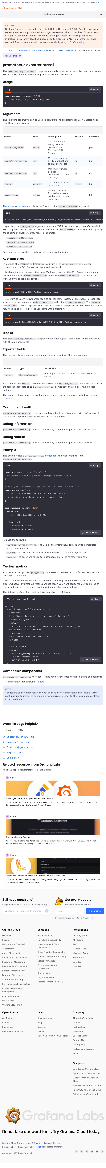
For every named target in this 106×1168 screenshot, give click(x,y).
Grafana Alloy (77, 42)
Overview (6, 935)
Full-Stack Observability (49, 940)
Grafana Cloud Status (13, 1005)
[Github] (91, 1151)
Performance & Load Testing (16, 984)
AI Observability (45, 935)
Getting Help (79, 1044)
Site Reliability (45, 973)
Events (41, 1031)
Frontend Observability (13, 975)
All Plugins (78, 940)
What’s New (8, 1000)
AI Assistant (8, 949)
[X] (81, 1151)
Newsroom (78, 1031)
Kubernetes (78, 957)
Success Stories (80, 1036)
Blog (40, 1022)
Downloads (7, 1027)
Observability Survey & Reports (53, 1036)
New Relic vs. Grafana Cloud (87, 1085)
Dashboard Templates (13, 1031)
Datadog (77, 962)
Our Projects (8, 1018)
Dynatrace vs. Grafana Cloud (87, 1073)
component (41, 455)
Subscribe (95, 911)
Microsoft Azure (80, 953)
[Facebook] (76, 1151)
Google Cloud (79, 949)
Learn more (92, 2)
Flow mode (37, 50)
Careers (76, 1022)
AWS (75, 944)
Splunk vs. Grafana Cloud (85, 1094)
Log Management (46, 977)
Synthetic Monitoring (12, 979)
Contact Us (78, 1040)
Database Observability (13, 971)
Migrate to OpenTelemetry (50, 982)
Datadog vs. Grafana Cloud (86, 1069)
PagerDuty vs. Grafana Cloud (87, 1090)
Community (43, 1027)
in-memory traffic (56, 395)
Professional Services (83, 1049)
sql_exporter (65, 71)
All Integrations (80, 935)
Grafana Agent (24, 50)
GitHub (5, 1022)
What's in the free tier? (13, 944)
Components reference (66, 50)
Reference (50, 50)
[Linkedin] (86, 1151)
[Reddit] (102, 1151)
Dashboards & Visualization (15, 966)
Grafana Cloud (74, 1131)
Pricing (5, 940)
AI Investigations (10, 996)
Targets (40, 681)
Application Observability (14, 957)
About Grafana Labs (83, 1018)
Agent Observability (12, 953)
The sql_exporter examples (17, 206)
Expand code (92, 532)
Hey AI (76, 1053)
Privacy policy (89, 918)
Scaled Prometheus (47, 961)
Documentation (9, 50)
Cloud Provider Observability (51, 952)
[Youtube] (97, 1151)
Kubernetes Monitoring (13, 962)
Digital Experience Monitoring (52, 956)
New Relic (78, 966)
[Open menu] (101, 8)
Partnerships (79, 1027)
